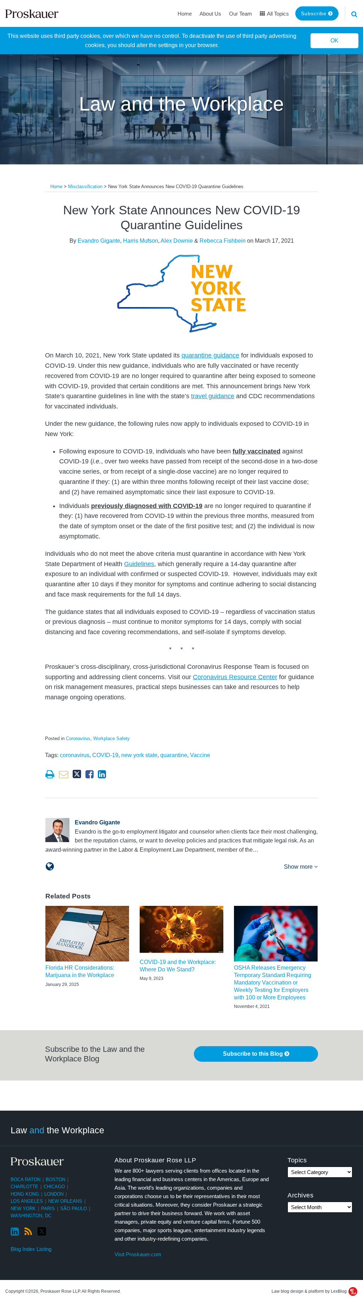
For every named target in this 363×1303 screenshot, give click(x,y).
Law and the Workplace (181, 104)
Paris (48, 1208)
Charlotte (24, 1186)
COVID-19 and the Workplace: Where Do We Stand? (178, 965)
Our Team (240, 14)
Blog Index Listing (31, 1249)
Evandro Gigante (99, 241)
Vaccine (200, 755)
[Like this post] (89, 774)
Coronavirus (78, 738)
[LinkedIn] (15, 1232)
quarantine (173, 755)
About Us (210, 14)
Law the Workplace (57, 1130)
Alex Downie (177, 241)
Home (185, 14)
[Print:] (49, 774)
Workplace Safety (111, 738)
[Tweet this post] (77, 774)
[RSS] (28, 1232)
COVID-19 (105, 755)
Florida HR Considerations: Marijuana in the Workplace (79, 971)
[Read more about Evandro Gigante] (50, 867)
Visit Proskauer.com (138, 1254)
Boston (55, 1179)
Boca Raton (25, 1179)
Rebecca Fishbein (223, 241)
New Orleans (65, 1201)
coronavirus (74, 755)
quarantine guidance (210, 355)
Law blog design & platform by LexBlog (310, 1291)
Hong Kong (25, 1194)
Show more (299, 867)
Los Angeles (27, 1201)
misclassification (85, 186)
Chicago (54, 1186)
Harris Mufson (140, 241)
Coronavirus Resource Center (235, 677)
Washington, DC (31, 1215)
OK (334, 41)
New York (23, 1208)
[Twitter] (42, 1231)
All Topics (277, 14)
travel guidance (212, 396)
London (53, 1194)
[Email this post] (63, 774)
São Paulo (73, 1208)
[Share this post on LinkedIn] (102, 774)
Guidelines (139, 564)
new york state (139, 755)
